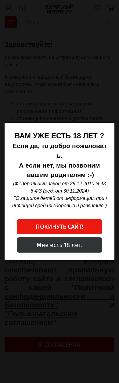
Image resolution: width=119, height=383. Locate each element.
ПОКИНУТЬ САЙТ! (59, 226)
